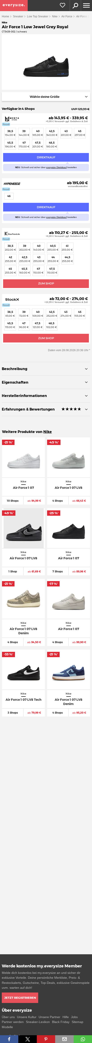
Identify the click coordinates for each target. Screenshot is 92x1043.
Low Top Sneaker (37, 16)
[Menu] (86, 5)
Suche (75, 5)
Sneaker (18, 16)
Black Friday (60, 1022)
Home (5, 16)
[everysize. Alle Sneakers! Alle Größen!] (14, 5)
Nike (55, 16)
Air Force (66, 16)
